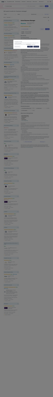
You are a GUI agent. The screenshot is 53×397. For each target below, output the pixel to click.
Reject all (30, 46)
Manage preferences (17, 46)
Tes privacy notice (33, 44)
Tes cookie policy (28, 44)
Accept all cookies (36, 46)
